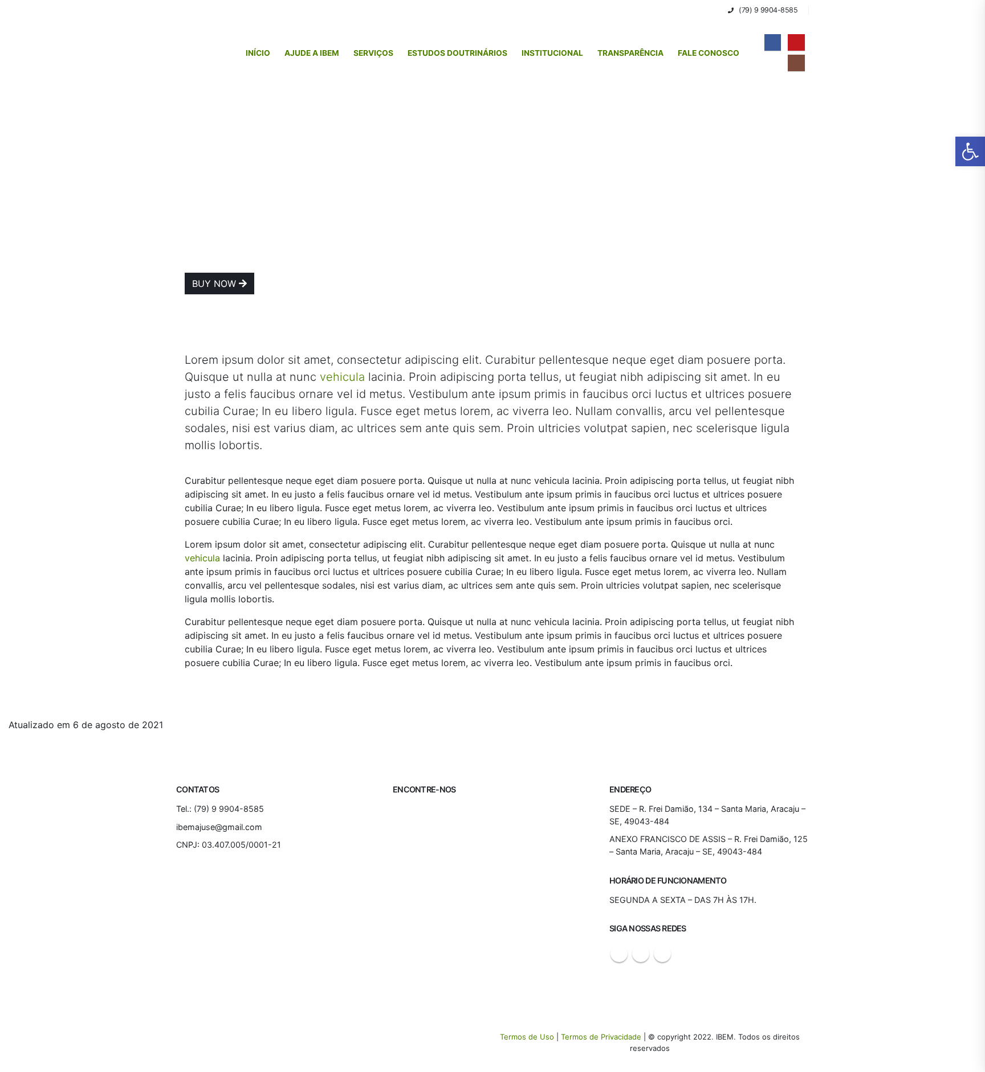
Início (258, 52)
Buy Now (215, 283)
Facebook (619, 953)
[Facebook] (772, 42)
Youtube (640, 953)
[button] (715, 11)
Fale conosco (708, 52)
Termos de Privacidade (601, 1036)
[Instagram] (796, 63)
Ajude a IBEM (311, 52)
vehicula (342, 377)
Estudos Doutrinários (457, 52)
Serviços (373, 52)
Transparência (630, 52)
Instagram (662, 953)
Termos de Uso (528, 1036)
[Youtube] (796, 42)
